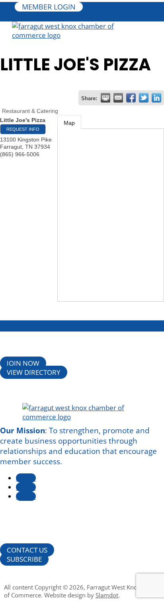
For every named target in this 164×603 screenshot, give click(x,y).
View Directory (34, 372)
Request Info (22, 129)
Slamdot (107, 595)
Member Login (49, 7)
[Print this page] (105, 98)
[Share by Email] (118, 98)
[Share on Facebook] (131, 98)
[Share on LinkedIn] (156, 98)
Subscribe (24, 559)
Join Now (23, 363)
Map (69, 123)
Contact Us (27, 550)
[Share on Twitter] (143, 98)
